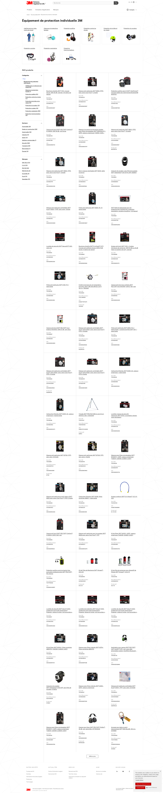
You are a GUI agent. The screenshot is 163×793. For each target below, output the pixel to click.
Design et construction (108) (29, 129)
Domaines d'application (42, 10)
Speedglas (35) (26, 179)
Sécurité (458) (26, 143)
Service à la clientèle (101, 771)
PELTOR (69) (25, 168)
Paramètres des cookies (58, 788)
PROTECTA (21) (26, 171)
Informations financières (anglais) (34, 776)
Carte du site (99, 774)
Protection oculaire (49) (31, 108)
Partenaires (29, 779)
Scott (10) (24, 176)
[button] (151, 787)
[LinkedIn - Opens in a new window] (117, 771)
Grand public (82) (26, 132)
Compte (132, 10)
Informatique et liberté (47, 788)
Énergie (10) (25, 151)
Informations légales (37, 788)
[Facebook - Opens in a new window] (129, 771)
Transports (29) (26, 146)
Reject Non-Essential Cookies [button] (143, 784)
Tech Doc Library (73, 774)
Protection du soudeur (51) (32, 105)
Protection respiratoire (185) (32, 111)
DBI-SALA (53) (26, 162)
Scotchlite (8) (25, 173)
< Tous (23, 79)
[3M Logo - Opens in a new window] (36, 3)
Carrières (28, 774)
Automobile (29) (26, 126)
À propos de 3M (30, 771)
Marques (56, 10)
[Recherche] (116, 3)
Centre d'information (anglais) (55, 771)
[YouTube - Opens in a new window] (123, 771)
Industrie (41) (25, 135)
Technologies (29, 781)
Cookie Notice (139, 780)
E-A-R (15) (25, 165)
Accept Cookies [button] (140, 787)
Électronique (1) (26, 148)
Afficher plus (92, 756)
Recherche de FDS (73, 771)
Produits (29, 10)
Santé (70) (25, 137)
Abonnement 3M (52, 774)
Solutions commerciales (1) (29, 140)
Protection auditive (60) (31, 94)
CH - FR (131, 2)
